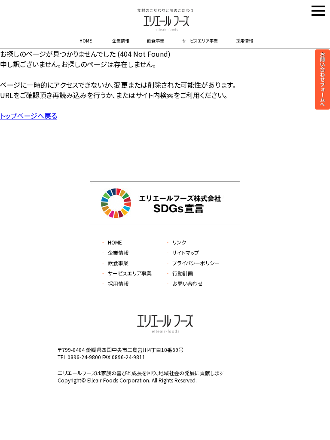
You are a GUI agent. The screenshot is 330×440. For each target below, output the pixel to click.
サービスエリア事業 (200, 40)
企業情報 (120, 40)
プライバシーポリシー (192, 262)
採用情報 (244, 40)
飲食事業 (155, 40)
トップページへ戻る (28, 115)
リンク (175, 242)
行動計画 (179, 273)
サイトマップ (182, 252)
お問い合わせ (184, 283)
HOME (85, 40)
